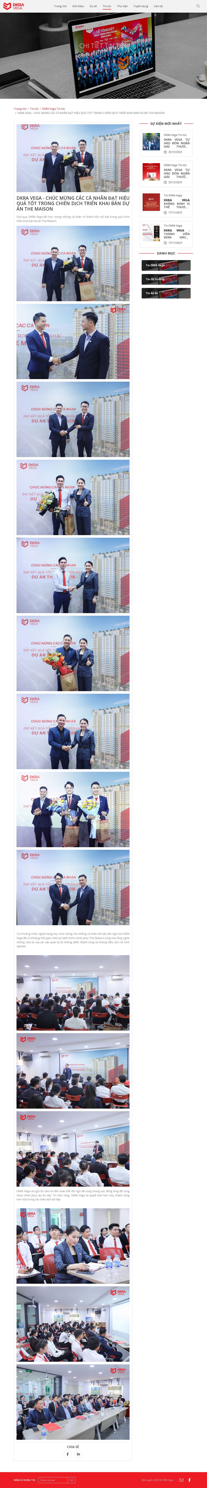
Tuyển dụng (140, 6)
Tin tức (107, 6)
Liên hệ (158, 6)
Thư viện (122, 6)
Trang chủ (60, 6)
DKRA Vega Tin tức (53, 109)
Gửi (71, 1480)
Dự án (93, 6)
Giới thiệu (78, 6)
